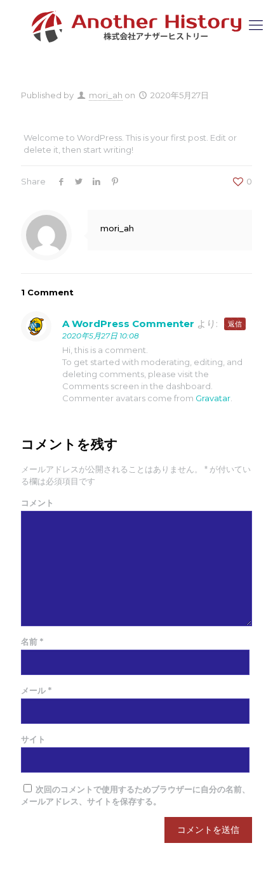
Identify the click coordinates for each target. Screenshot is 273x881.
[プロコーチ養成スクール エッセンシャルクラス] (136, 25)
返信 (235, 323)
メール (36, 690)
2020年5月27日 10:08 (100, 335)
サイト (33, 739)
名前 (32, 641)
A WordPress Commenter (128, 324)
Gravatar (213, 398)
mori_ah (106, 95)
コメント (37, 503)
